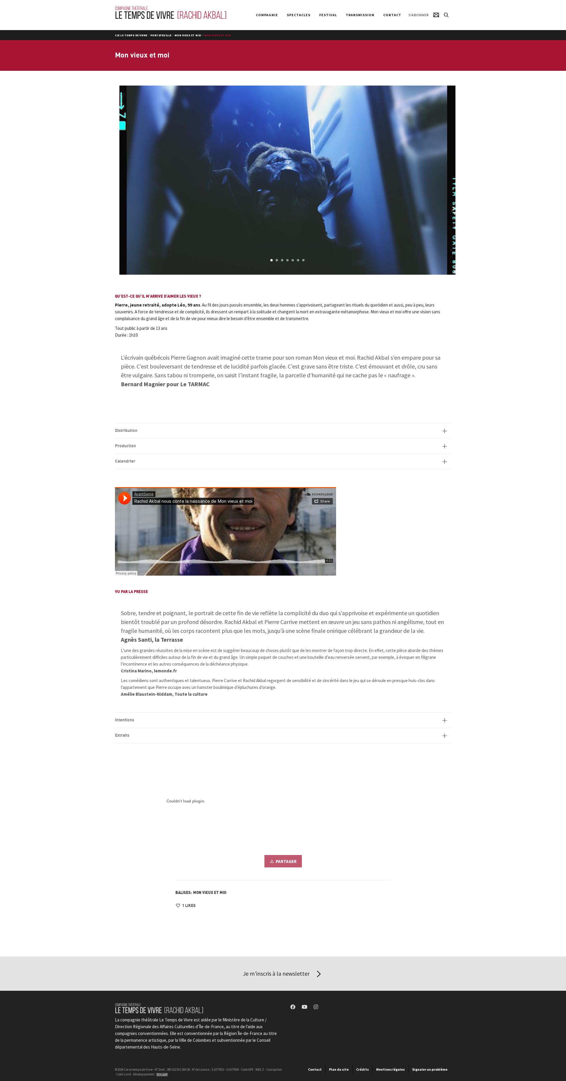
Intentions (124, 720)
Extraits (122, 735)
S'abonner (419, 15)
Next (450, 180)
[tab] (283, 430)
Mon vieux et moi (209, 892)
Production (125, 446)
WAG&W (162, 1074)
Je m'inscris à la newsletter (277, 973)
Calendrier (125, 461)
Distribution (126, 430)
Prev (124, 180)
